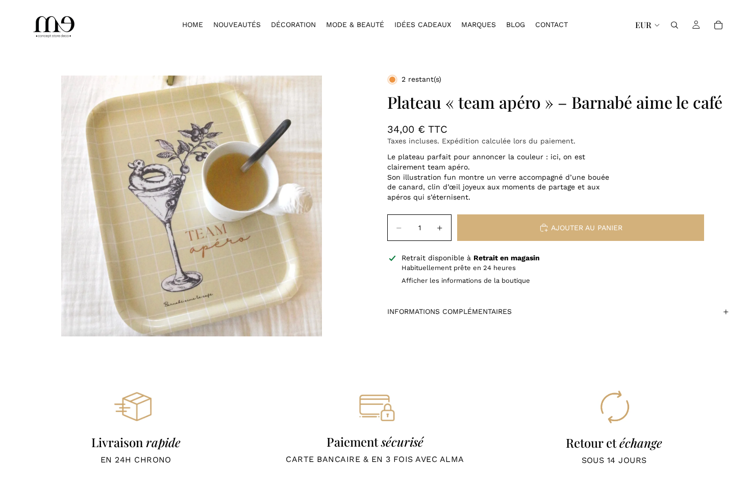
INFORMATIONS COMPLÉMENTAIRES (449, 311)
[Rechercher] (674, 25)
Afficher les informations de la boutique (466, 280)
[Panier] (718, 25)
